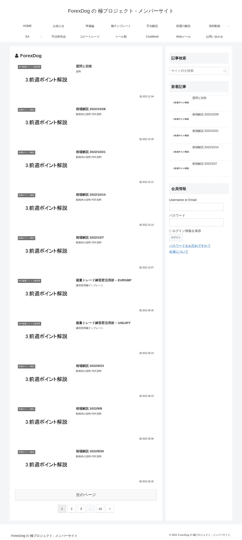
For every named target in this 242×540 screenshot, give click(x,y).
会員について (178, 251)
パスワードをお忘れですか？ (190, 246)
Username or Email (182, 200)
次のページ (86, 495)
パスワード (177, 215)
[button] (225, 71)
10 (100, 509)
